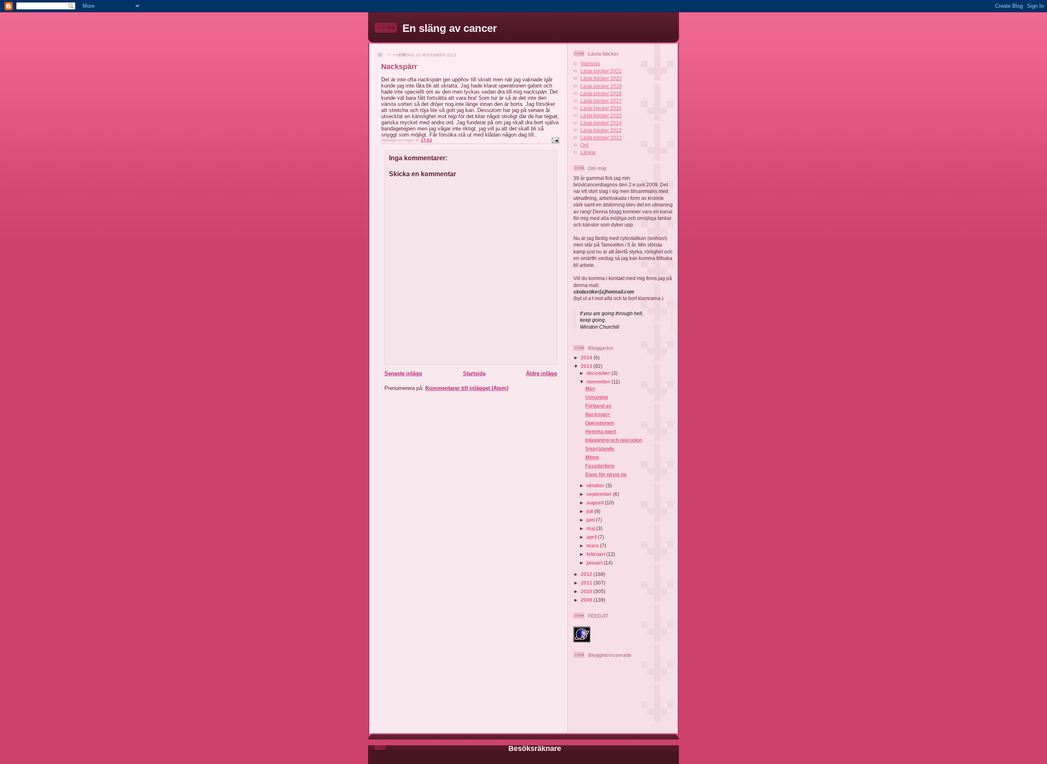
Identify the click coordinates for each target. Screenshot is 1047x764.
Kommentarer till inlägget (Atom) (466, 388)
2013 (587, 366)
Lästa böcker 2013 (601, 130)
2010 (587, 591)
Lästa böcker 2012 (601, 137)
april (592, 537)
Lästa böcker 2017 (601, 100)
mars (593, 545)
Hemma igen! (600, 431)
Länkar (588, 152)
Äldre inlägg (541, 373)
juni (591, 519)
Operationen (599, 423)
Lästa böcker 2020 (601, 78)
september (599, 494)
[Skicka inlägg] (555, 140)
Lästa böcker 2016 (601, 108)
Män (590, 388)
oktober (596, 485)
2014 (587, 357)
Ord (584, 145)
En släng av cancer (449, 28)
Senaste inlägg (403, 373)
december (598, 373)
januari (595, 562)
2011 (587, 582)
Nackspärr (597, 414)
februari (596, 554)
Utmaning (596, 397)
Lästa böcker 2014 (601, 122)
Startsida (474, 373)
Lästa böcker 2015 (601, 115)
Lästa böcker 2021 (601, 71)
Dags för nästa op (606, 474)
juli (590, 511)
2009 (587, 600)
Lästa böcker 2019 (601, 86)
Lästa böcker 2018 (601, 93)
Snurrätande (599, 448)
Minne (592, 457)
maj (591, 528)
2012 (587, 574)
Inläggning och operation (613, 440)
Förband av (598, 405)
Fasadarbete (600, 465)
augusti (595, 502)
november (598, 381)
